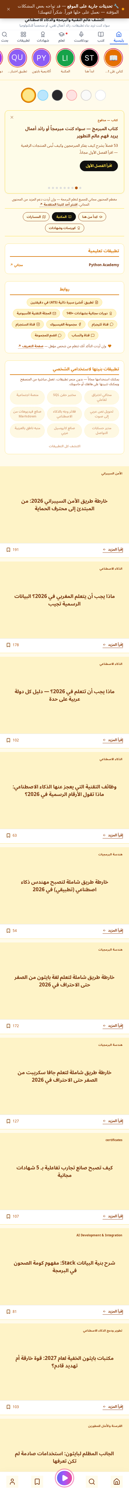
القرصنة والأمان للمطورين (105, 1425)
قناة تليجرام (100, 324)
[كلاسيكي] (100, 95)
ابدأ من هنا (90, 216)
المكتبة (61, 216)
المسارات (34, 216)
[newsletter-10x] (57, 188)
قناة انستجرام (25, 324)
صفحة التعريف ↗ (31, 346)
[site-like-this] (61, 188)
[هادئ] (86, 95)
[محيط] (43, 95)
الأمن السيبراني (111, 473)
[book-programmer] (76, 188)
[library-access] (49, 188)
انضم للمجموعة (46, 335)
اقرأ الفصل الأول (99, 165)
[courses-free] (72, 188)
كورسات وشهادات (62, 227)
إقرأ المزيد (115, 549)
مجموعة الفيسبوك (63, 324)
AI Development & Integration (99, 1235)
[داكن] (57, 95)
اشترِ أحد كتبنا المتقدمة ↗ (58, 204)
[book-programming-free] (80, 188)
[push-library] (53, 188)
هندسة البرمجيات (110, 854)
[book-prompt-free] (65, 188)
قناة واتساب (81, 335)
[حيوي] (71, 95)
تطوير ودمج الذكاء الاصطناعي (102, 1330)
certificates (114, 1140)
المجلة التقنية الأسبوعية (34, 313)
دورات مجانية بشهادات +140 (87, 313)
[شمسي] (28, 95)
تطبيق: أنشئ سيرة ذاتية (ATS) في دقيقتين (62, 302)
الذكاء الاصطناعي (111, 568)
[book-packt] (69, 188)
